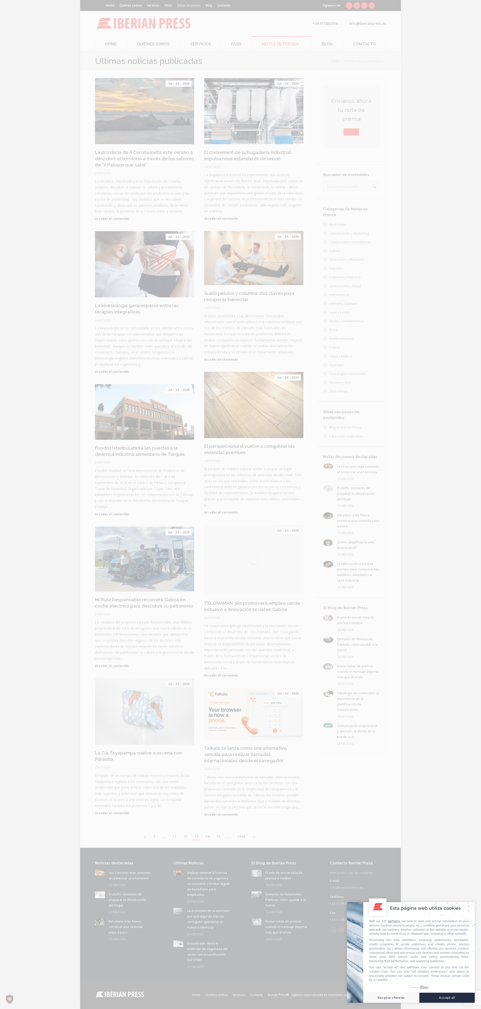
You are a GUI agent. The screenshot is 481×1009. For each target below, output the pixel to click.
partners (394, 921)
